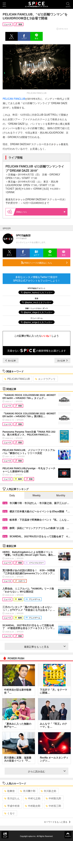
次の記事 (61, 360)
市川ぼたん (13, 798)
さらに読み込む (36, 771)
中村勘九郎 (55, 798)
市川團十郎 (29, 791)
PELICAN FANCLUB (14, 98)
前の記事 (11, 360)
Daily (12, 495)
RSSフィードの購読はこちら (38, 262)
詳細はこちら (21, 212)
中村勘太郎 (34, 805)
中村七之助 (34, 798)
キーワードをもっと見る (55, 821)
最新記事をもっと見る (36, 646)
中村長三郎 (55, 805)
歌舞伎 (11, 791)
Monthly (60, 495)
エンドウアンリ (46, 378)
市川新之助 (50, 791)
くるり (11, 813)
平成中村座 (13, 805)
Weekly (36, 495)
